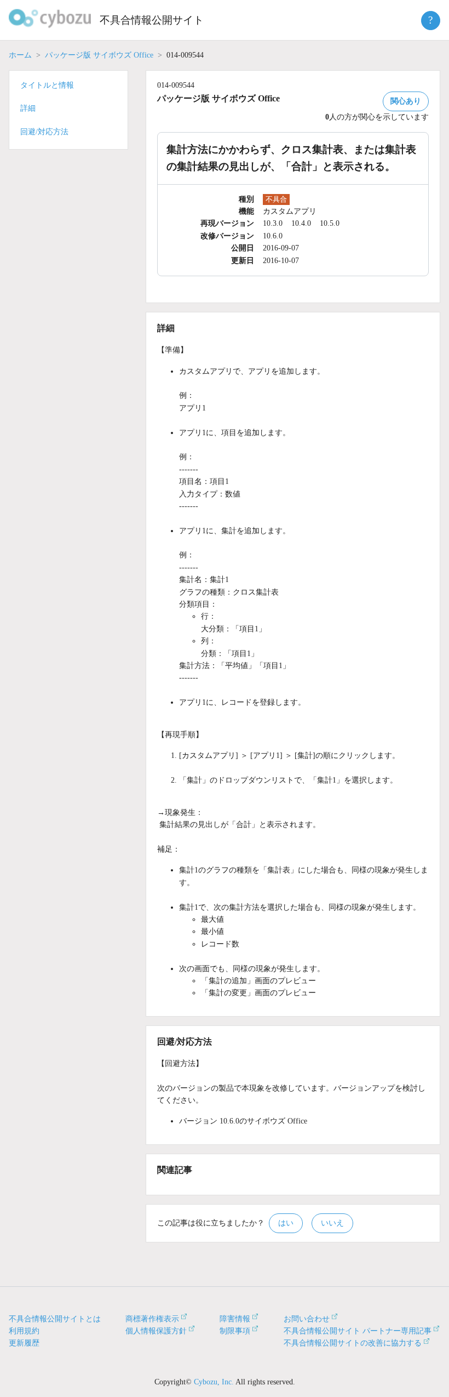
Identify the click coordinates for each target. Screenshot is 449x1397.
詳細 (28, 108)
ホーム (20, 55)
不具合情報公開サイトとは (55, 1319)
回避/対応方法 (44, 132)
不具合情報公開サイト (152, 20)
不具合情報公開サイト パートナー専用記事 (357, 1331)
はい (285, 1223)
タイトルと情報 (47, 85)
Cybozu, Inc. (214, 1382)
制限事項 (235, 1331)
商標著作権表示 (152, 1319)
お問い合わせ (307, 1319)
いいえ (332, 1223)
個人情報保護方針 (156, 1331)
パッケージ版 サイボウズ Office (99, 55)
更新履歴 (24, 1343)
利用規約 (24, 1331)
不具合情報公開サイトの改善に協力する (353, 1343)
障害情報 (235, 1319)
